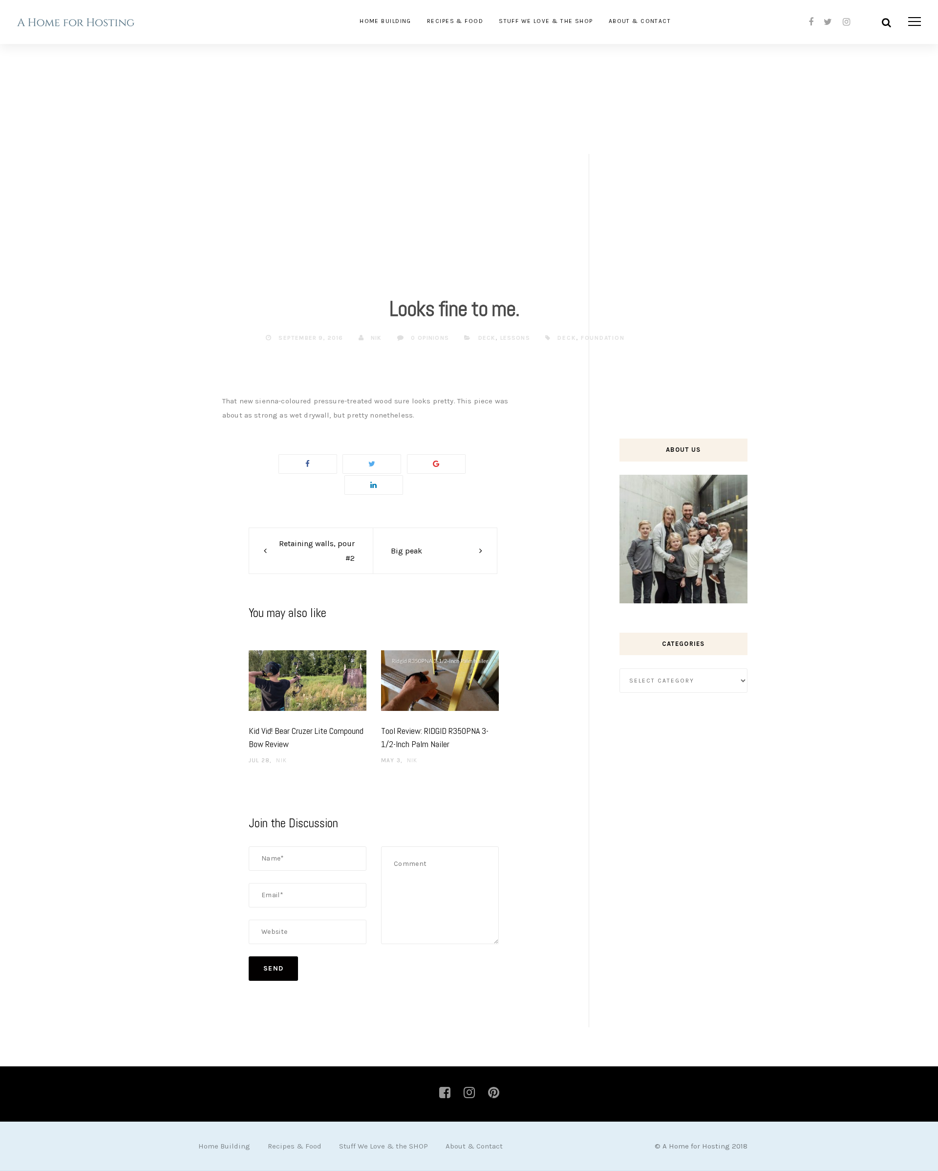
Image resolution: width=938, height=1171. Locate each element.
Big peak (406, 550)
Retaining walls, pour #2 (317, 550)
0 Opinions (429, 337)
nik (375, 337)
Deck (487, 337)
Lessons (515, 337)
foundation (603, 337)
